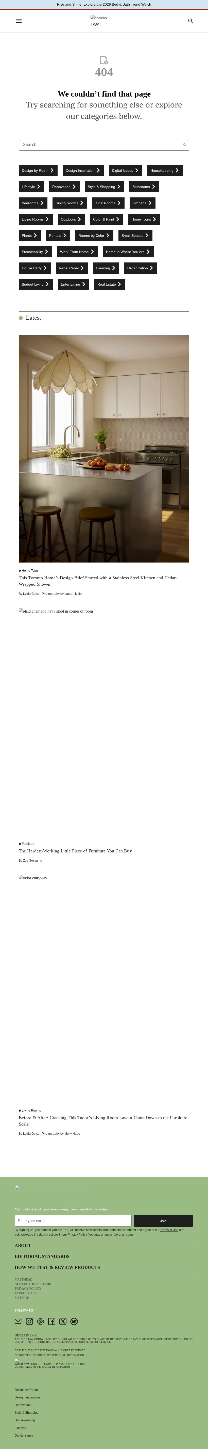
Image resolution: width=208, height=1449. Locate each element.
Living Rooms (31, 1110)
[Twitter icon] (62, 1321)
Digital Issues (24, 1435)
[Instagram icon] (29, 1321)
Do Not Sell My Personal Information (42, 1366)
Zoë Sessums (32, 860)
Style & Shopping (27, 1412)
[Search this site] (190, 21)
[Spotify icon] (74, 1321)
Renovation (23, 1405)
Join (163, 1221)
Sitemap (22, 1298)
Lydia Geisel (31, 594)
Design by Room (26, 1390)
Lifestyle (20, 1428)
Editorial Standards (42, 1256)
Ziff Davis (47, 1350)
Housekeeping (25, 1420)
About (23, 1245)
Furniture (28, 844)
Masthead (23, 1279)
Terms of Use (169, 1230)
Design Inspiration (27, 1397)
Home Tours (30, 570)
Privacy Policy (77, 1234)
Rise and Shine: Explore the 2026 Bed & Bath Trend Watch (104, 4)
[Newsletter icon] (18, 1321)
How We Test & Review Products (57, 1267)
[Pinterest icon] (40, 1321)
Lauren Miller (73, 594)
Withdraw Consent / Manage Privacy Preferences (51, 1364)
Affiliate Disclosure (33, 1284)
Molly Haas (72, 1133)
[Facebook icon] (51, 1321)
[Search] (184, 144)
